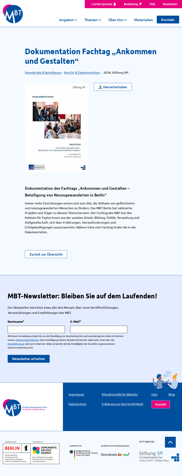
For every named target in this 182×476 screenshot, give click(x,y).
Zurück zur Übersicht (46, 254)
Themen (91, 19)
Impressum (76, 394)
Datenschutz (77, 404)
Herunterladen (115, 86)
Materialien (143, 19)
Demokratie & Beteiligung (43, 72)
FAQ (152, 4)
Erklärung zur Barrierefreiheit (122, 404)
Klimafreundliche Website (120, 394)
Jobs (154, 394)
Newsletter (170, 4)
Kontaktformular (16, 343)
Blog (171, 394)
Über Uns (115, 19)
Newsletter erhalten (28, 358)
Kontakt (168, 19)
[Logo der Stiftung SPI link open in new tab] (159, 456)
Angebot (66, 19)
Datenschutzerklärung (27, 340)
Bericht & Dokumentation (82, 72)
